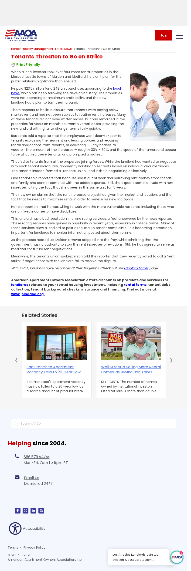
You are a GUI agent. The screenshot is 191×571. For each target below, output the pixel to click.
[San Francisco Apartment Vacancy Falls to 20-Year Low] (57, 343)
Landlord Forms (136, 268)
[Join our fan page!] (17, 511)
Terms (13, 547)
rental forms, (135, 284)
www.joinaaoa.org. (27, 294)
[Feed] (41, 511)
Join (163, 35)
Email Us (31, 477)
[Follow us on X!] (25, 511)
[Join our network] (33, 511)
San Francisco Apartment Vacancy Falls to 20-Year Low (54, 370)
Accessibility (34, 528)
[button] (16, 360)
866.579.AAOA (36, 457)
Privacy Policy (34, 547)
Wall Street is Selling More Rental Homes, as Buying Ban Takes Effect (131, 370)
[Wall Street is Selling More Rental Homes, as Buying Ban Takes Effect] (131, 343)
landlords (19, 284)
